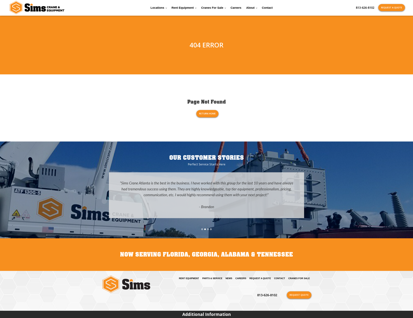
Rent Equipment (182, 7)
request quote (299, 294)
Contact (267, 7)
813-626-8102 (365, 8)
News (229, 278)
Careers (236, 7)
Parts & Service (212, 278)
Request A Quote (391, 7)
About (250, 7)
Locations (157, 7)
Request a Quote (260, 278)
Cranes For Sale (212, 7)
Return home (207, 113)
